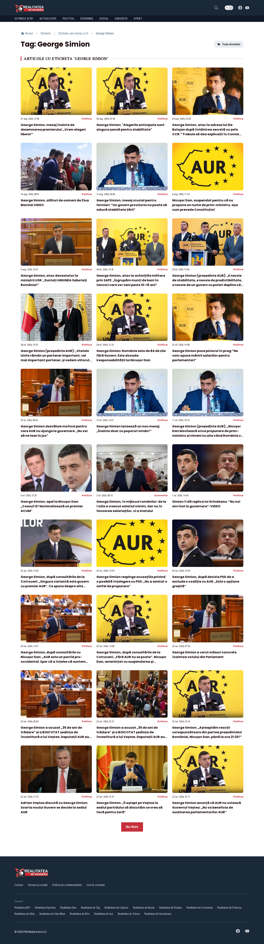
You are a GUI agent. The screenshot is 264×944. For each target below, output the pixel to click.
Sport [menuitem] (138, 18)
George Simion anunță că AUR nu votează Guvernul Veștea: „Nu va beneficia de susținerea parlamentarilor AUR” (206, 807)
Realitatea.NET (22, 907)
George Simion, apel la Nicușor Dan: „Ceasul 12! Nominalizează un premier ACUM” (52, 506)
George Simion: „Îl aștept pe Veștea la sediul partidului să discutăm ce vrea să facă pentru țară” (129, 807)
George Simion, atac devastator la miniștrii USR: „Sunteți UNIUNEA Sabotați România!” (54, 280)
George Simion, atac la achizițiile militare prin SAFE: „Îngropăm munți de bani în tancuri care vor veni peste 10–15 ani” (130, 280)
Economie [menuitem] (86, 18)
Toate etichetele (231, 44)
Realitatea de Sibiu (24, 913)
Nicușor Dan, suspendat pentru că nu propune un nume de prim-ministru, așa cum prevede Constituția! (205, 205)
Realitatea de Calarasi (116, 907)
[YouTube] (247, 7)
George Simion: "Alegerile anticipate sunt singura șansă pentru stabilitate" (130, 127)
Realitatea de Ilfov (80, 913)
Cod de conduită (96, 885)
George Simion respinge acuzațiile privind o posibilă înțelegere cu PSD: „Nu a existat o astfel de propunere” (131, 581)
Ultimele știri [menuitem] (23, 18)
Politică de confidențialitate (67, 885)
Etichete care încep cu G (73, 33)
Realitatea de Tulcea (129, 913)
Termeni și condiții (38, 885)
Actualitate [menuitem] (47, 18)
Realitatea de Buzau (144, 907)
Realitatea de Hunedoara (157, 913)
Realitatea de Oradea (170, 907)
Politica (87, 118)
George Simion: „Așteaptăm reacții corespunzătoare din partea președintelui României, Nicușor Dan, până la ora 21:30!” (207, 732)
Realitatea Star (68, 907)
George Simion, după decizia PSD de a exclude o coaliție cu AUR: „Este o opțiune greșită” (205, 581)
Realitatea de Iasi (103, 913)
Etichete (46, 33)
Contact (18, 885)
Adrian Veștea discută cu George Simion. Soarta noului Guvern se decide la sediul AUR (54, 807)
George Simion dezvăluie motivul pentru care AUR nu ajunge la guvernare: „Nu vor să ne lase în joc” (54, 431)
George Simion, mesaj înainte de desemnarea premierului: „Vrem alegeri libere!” (53, 129)
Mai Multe (132, 827)
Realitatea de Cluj (90, 907)
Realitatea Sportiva (45, 907)
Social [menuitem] (103, 18)
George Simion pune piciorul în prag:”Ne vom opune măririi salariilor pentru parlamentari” (205, 355)
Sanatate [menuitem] (121, 18)
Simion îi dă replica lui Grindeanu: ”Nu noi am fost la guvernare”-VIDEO (206, 503)
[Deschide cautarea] (216, 8)
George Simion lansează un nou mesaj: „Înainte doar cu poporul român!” (128, 428)
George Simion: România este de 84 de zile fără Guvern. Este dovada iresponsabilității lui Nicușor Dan (131, 355)
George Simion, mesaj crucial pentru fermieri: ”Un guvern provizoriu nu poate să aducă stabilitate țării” (131, 205)
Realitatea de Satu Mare (52, 913)
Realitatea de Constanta (200, 907)
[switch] (229, 7)
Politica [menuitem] (68, 18)
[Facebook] (240, 7)
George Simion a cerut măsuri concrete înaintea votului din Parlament (204, 654)
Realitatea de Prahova (229, 907)
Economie (161, 495)
